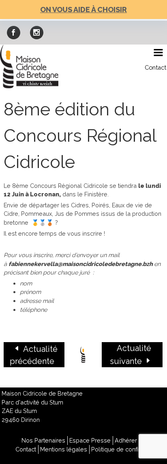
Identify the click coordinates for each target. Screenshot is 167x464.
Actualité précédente (34, 355)
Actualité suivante (130, 354)
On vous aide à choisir (83, 9)
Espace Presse (90, 440)
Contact (155, 67)
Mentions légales (63, 449)
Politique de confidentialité (127, 449)
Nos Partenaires (43, 440)
